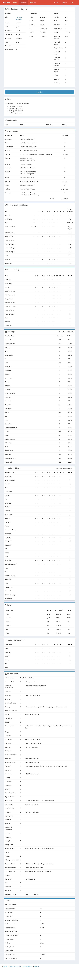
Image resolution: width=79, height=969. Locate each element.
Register (64, 3)
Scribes (33, 3)
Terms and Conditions (25, 966)
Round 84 (39, 92)
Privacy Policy (13, 966)
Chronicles (23, 3)
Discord (36, 966)
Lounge (5, 966)
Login (71, 3)
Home (15, 3)
